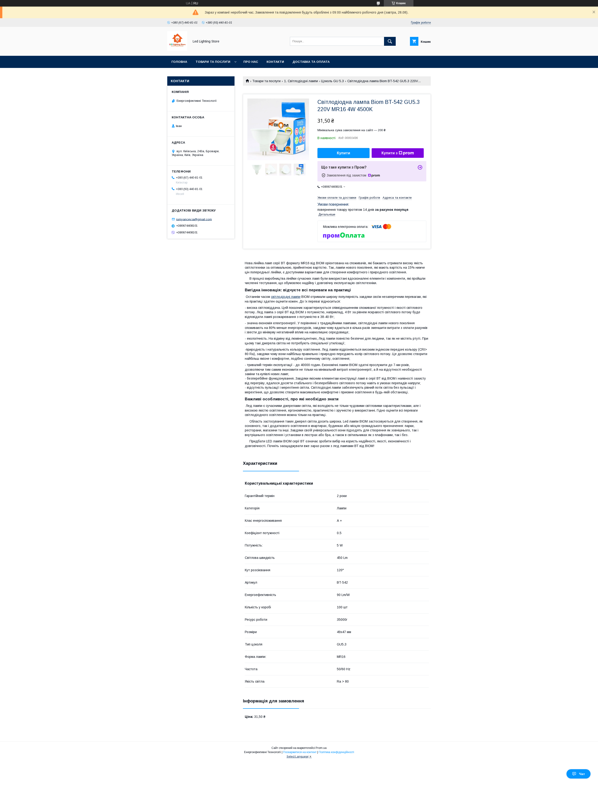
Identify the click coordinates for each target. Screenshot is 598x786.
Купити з (389, 153)
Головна (179, 61)
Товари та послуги (213, 61)
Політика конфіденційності (336, 752)
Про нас (250, 61)
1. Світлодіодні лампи (301, 81)
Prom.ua (321, 748)
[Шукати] (390, 41)
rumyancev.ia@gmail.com (194, 219)
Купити (343, 153)
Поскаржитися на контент (300, 752)
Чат (582, 774)
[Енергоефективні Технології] (177, 50)
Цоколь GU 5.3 (332, 81)
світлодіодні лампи (285, 297)
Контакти (275, 61)
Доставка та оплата (311, 61)
